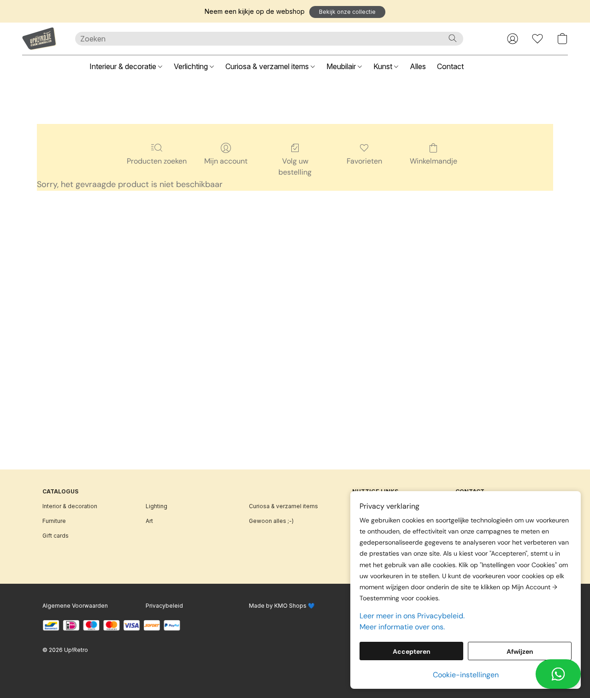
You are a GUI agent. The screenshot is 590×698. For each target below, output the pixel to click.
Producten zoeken (157, 161)
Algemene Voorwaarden (75, 605)
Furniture (54, 520)
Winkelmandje (433, 161)
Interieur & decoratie (123, 66)
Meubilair (342, 66)
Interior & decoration (69, 506)
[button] (347, 12)
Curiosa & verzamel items (268, 66)
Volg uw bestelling (295, 166)
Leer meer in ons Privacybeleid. (412, 616)
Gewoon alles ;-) (271, 520)
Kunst (383, 66)
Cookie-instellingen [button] (466, 675)
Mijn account (226, 161)
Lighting (156, 506)
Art (149, 520)
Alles (418, 66)
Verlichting (192, 66)
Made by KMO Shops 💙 (282, 605)
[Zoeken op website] (453, 38)
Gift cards (55, 535)
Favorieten (364, 161)
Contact (450, 66)
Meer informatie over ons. (402, 627)
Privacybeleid (164, 605)
